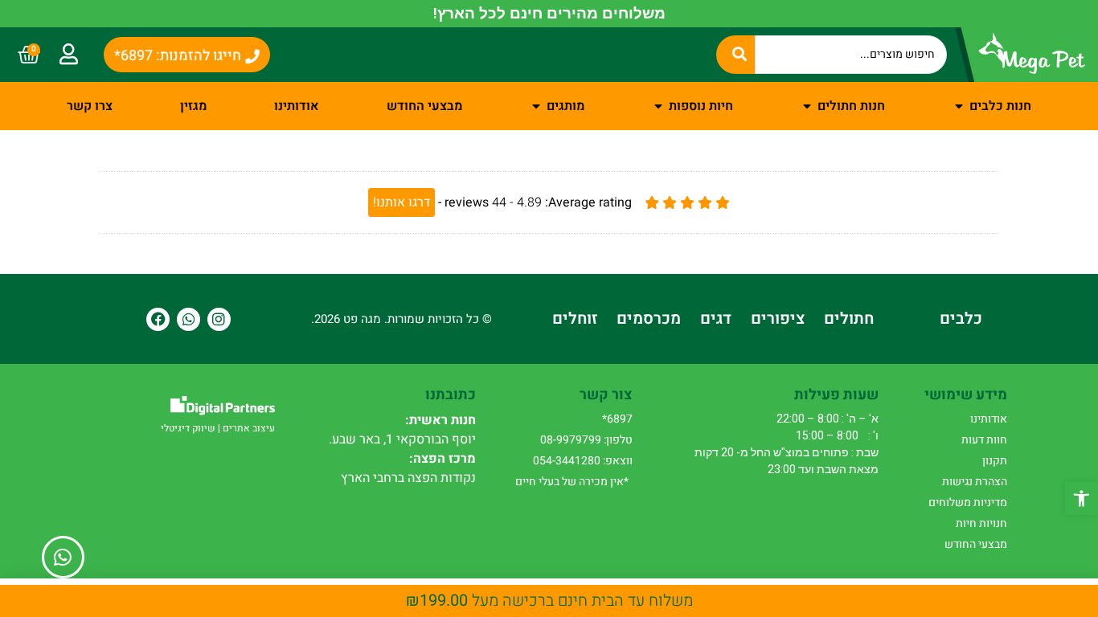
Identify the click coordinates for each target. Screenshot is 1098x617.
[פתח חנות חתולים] (807, 106)
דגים (715, 318)
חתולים (849, 318)
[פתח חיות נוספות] (658, 106)
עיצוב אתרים (249, 428)
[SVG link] (222, 405)
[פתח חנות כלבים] (959, 106)
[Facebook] (158, 319)
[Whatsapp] (188, 319)
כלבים (961, 318)
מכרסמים (649, 318)
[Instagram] (219, 319)
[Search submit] (735, 54)
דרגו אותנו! (401, 202)
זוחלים (574, 318)
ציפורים (778, 318)
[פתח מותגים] (536, 106)
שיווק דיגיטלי (188, 428)
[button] (1081, 498)
